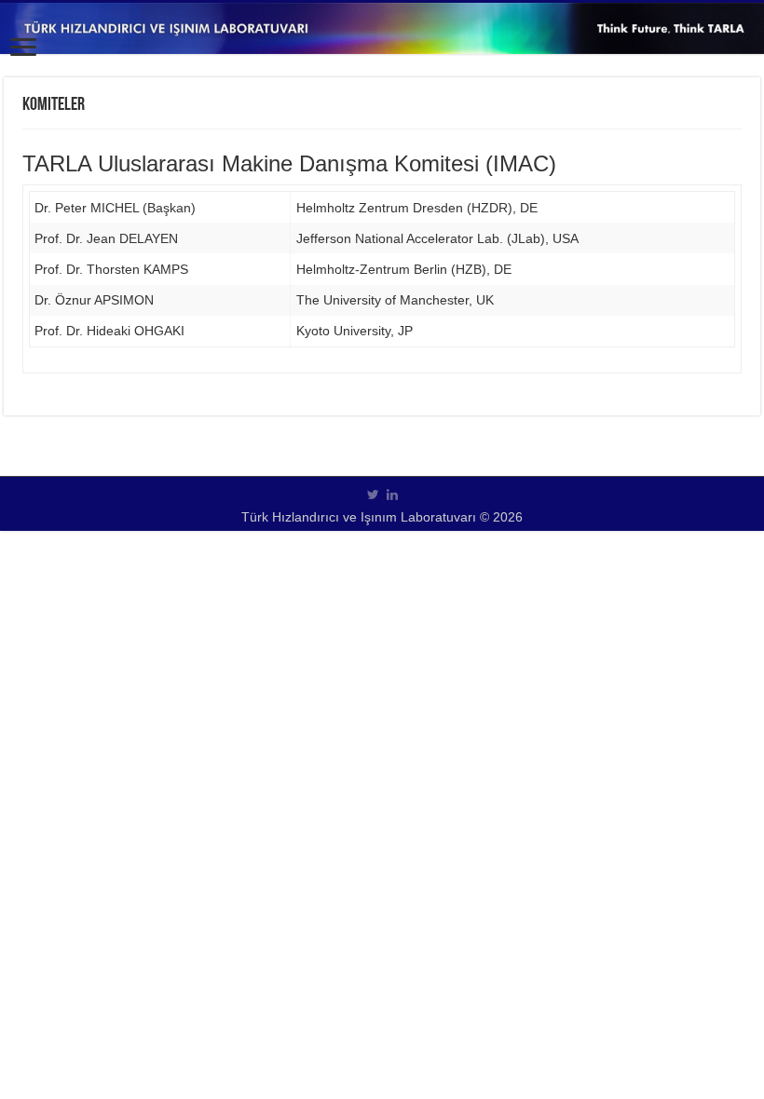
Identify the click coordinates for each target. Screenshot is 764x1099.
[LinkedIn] (392, 494)
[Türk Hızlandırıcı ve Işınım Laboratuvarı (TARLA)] (382, 28)
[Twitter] (373, 494)
